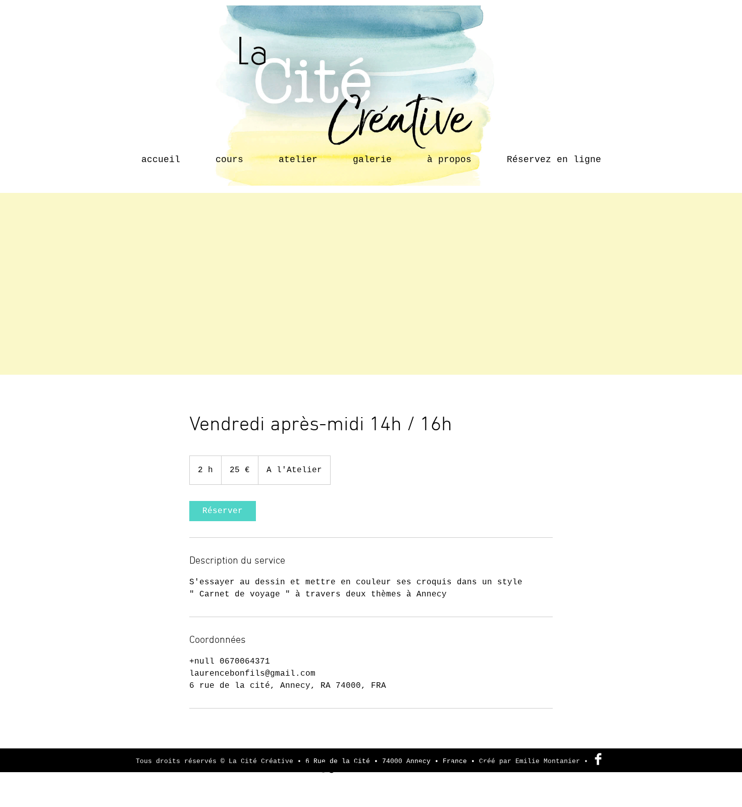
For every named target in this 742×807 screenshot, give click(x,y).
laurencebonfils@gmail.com (310, 768)
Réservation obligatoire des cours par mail (364, 754)
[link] (222, 511)
